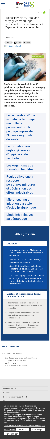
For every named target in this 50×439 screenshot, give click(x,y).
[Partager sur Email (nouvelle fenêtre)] (12, 46)
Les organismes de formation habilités (19, 167)
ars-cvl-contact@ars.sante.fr (16, 365)
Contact (6, 393)
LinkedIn (7, 372)
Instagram (3, 372)
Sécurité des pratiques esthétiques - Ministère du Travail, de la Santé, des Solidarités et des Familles (26, 269)
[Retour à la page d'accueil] (29, 4)
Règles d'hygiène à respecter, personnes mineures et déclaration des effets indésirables (21, 184)
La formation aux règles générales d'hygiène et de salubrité (18, 152)
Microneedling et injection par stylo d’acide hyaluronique (21, 203)
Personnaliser (12, 434)
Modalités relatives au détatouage (20, 217)
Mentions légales (10, 388)
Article (39, 12)
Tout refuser (23, 430)
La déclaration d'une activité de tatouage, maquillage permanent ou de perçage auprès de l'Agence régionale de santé (20, 127)
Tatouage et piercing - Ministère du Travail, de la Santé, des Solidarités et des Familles (26, 253)
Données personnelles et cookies (16, 397)
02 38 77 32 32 (10, 363)
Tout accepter (38, 430)
